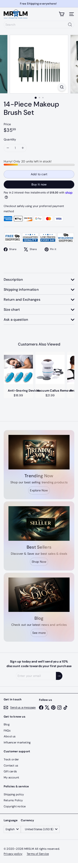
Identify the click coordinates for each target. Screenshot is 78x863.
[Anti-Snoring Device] (18, 369)
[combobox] (39, 24)
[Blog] (39, 595)
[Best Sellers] (39, 523)
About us (10, 736)
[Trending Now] (39, 452)
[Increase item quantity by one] (23, 148)
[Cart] (62, 14)
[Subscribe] (59, 676)
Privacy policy (13, 854)
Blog (7, 724)
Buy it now (39, 184)
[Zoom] (62, 87)
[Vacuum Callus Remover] (50, 369)
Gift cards (10, 771)
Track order (11, 759)
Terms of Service (38, 854)
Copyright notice (15, 806)
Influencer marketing (17, 742)
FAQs (7, 730)
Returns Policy (13, 800)
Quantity (10, 139)
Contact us (11, 765)
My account (11, 777)
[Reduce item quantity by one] (8, 148)
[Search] (70, 24)
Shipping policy (14, 794)
